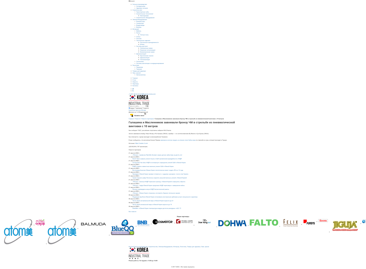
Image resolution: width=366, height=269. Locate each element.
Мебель (138, 31)
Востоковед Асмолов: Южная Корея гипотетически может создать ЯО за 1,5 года (157, 170)
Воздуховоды (140, 25)
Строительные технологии (144, 14)
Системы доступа (141, 46)
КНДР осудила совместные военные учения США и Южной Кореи (153, 166)
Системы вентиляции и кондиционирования (150, 63)
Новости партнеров (147, 119)
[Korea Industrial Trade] (139, 100)
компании (139, 108)
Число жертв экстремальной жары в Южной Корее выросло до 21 (152, 201)
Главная (135, 78)
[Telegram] (135, 258)
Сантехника (140, 61)
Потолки (138, 38)
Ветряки (138, 27)
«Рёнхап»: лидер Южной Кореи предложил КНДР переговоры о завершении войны (158, 185)
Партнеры (135, 84)
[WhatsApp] (138, 258)
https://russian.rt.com (141, 143)
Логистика (135, 65)
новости (146, 108)
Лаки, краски (136, 73)
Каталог (131, 246)
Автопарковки (144, 16)
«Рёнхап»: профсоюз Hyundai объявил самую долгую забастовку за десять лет (157, 155)
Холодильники (140, 6)
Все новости (132, 211)
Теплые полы (144, 35)
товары (132, 108)
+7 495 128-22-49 (134, 94)
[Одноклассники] (132, 258)
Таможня (139, 69)
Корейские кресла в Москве (137, 110)
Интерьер (135, 29)
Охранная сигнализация (147, 50)
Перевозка (139, 67)
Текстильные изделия (143, 40)
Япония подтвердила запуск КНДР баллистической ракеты (150, 189)
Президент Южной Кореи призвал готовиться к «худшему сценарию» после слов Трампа (160, 174)
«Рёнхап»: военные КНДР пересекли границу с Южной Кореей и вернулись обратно (158, 181)
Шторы (142, 44)
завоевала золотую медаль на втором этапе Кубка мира (178, 140)
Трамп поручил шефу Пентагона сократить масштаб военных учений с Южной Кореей (159, 178)
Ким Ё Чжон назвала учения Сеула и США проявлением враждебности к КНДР (157, 159)
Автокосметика (141, 75)
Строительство (137, 10)
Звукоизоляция (144, 58)
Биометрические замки (147, 52)
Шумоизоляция (141, 54)
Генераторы (140, 23)
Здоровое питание (142, 8)
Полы (138, 33)
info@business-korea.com (148, 94)
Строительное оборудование (145, 17)
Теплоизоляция (145, 59)
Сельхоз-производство (139, 4)
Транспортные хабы (142, 12)
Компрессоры (140, 21)
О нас (134, 80)
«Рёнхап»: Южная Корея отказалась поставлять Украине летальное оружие (156, 193)
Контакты (135, 86)
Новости (135, 82)
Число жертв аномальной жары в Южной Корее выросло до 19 (152, 204)
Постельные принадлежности (149, 42)
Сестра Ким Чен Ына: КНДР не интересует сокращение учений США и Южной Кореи (159, 162)
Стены (138, 37)
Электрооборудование (139, 19)
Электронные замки (146, 48)
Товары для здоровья (139, 71)
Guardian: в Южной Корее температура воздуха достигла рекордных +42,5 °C (156, 208)
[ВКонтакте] (130, 258)
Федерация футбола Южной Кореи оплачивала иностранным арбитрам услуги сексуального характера (164, 197)
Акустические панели (146, 56)
